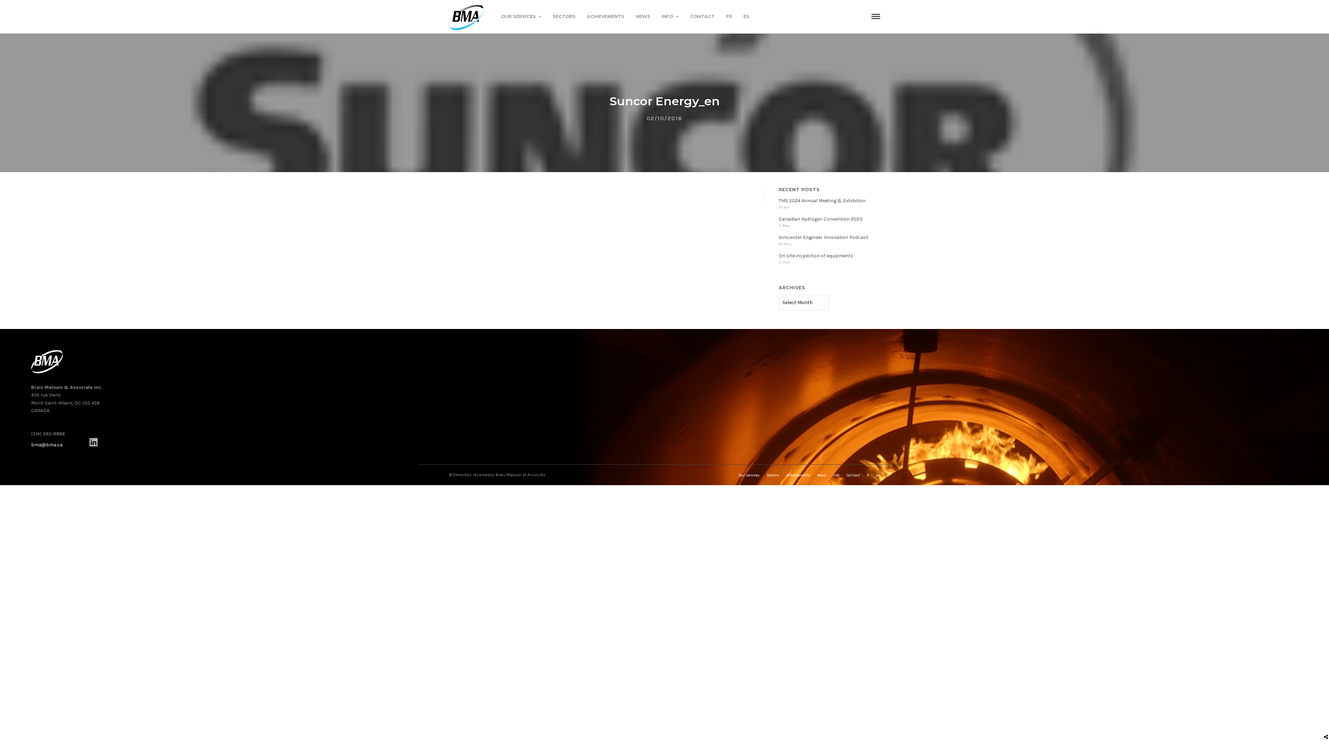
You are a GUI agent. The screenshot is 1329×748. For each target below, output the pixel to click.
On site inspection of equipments (816, 256)
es (746, 16)
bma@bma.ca (47, 445)
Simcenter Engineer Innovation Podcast (823, 237)
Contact (702, 16)
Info (667, 16)
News (643, 16)
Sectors (564, 16)
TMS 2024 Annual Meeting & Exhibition (822, 201)
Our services (518, 16)
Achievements (605, 16)
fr (729, 16)
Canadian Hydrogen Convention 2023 (820, 219)
